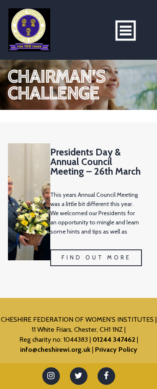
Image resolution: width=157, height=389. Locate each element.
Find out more (96, 257)
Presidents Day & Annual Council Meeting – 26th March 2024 (95, 166)
